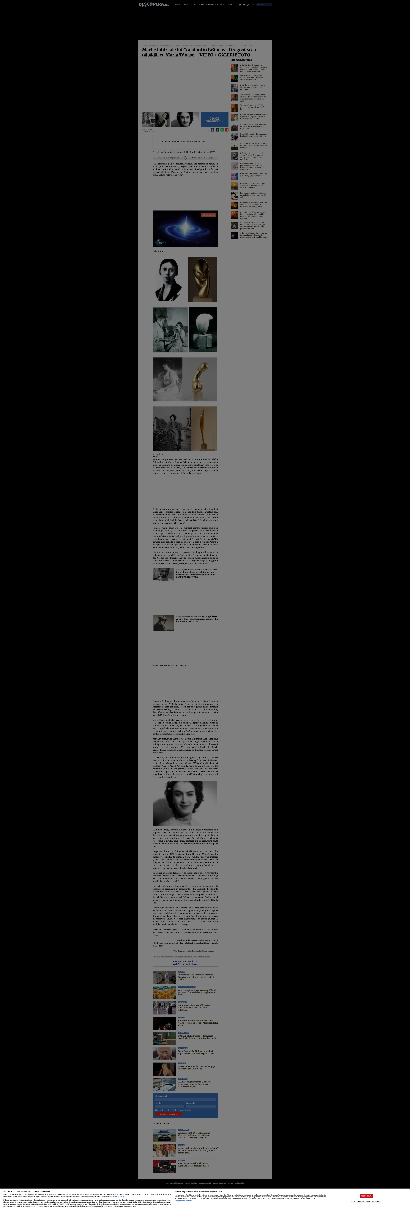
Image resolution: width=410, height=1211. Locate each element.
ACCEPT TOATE (366, 1196)
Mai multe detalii (118, 1196)
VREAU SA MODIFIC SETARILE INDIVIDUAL (366, 1201)
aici (48, 1204)
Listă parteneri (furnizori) (183, 1200)
